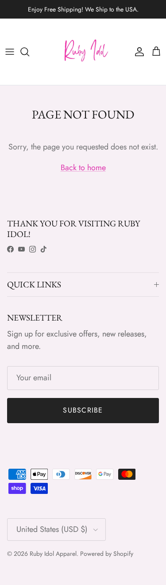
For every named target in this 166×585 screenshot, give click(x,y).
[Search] (29, 51)
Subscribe (83, 410)
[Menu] (9, 51)
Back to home (83, 167)
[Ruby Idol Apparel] (83, 51)
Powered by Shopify (106, 553)
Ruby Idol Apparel (53, 553)
